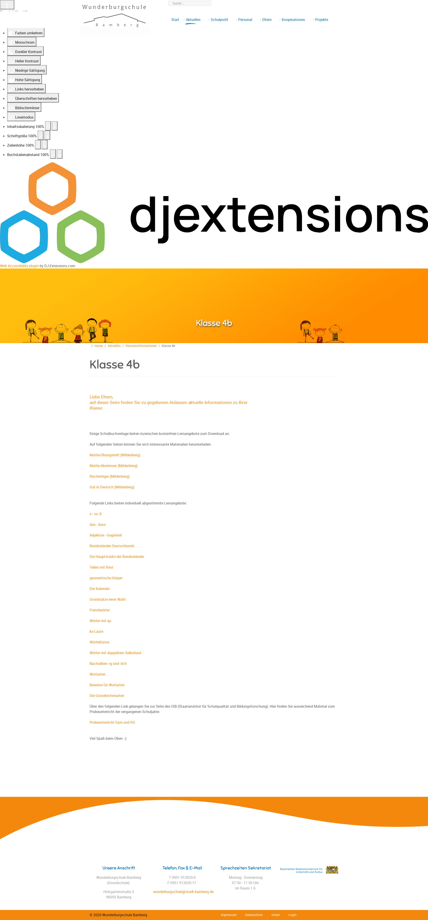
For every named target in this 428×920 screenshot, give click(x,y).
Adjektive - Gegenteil (106, 535)
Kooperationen (293, 19)
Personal (245, 19)
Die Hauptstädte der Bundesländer (117, 556)
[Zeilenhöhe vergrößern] (44, 144)
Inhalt (276, 915)
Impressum (229, 915)
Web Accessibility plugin (19, 265)
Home (99, 346)
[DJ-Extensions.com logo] (214, 212)
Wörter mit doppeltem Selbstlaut (115, 652)
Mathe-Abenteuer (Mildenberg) (114, 465)
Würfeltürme (99, 642)
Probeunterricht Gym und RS (112, 722)
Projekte (321, 19)
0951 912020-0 (268, 3)
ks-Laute (96, 631)
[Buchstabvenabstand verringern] (53, 154)
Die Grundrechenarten (107, 695)
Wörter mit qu (100, 620)
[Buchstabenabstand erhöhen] (59, 154)
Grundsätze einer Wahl (107, 599)
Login (292, 915)
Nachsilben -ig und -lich (108, 663)
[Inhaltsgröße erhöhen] (55, 126)
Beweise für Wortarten (107, 684)
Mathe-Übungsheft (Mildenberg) (115, 455)
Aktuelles (193, 19)
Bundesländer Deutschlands (112, 545)
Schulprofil (219, 19)
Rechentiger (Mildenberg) (110, 476)
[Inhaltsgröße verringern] (48, 126)
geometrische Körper (106, 578)
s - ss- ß (96, 513)
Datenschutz (254, 915)
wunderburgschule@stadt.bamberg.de (311, 3)
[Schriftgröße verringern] (40, 135)
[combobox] (189, 3)
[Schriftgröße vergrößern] (47, 135)
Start (175, 19)
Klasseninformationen (141, 346)
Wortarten (97, 674)
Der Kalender (100, 588)
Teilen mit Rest (101, 567)
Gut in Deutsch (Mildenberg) (112, 487)
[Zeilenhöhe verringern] (38, 144)
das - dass (98, 524)
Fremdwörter (100, 610)
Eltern (267, 19)
